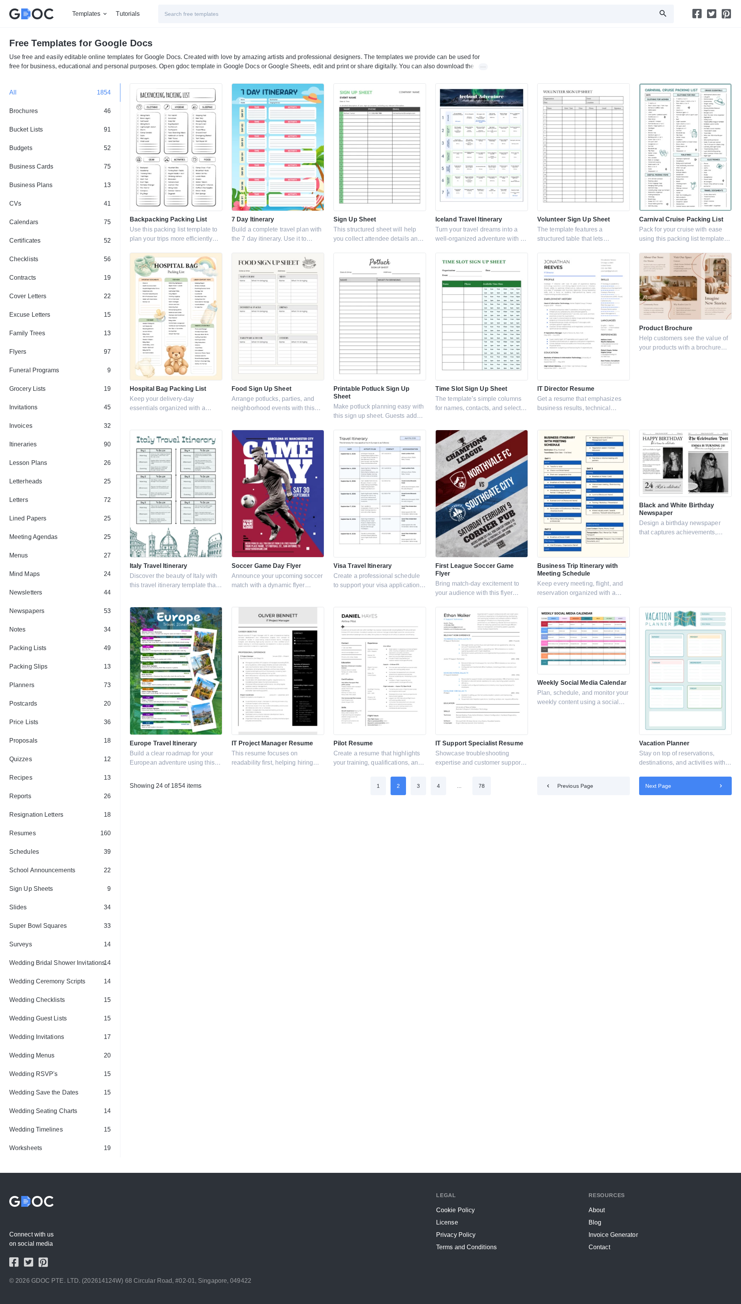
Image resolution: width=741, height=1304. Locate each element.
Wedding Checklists (60, 1000)
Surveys (60, 944)
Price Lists (60, 722)
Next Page (658, 786)
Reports (60, 796)
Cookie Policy (455, 1210)
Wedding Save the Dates (60, 1092)
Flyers (60, 351)
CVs (60, 203)
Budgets (60, 148)
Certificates (60, 240)
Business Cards (60, 166)
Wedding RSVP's (60, 1074)
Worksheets (60, 1148)
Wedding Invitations (60, 1037)
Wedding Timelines (60, 1129)
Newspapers (60, 611)
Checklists (60, 259)
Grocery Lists (60, 388)
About (597, 1210)
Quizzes (60, 759)
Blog (595, 1222)
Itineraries (60, 444)
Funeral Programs (60, 370)
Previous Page (575, 786)
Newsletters (60, 592)
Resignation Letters (60, 814)
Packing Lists (60, 648)
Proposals (60, 740)
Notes (60, 629)
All (60, 92)
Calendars (60, 222)
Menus (60, 555)
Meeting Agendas (60, 537)
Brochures (60, 111)
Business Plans (60, 185)
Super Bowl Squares (60, 925)
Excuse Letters (60, 314)
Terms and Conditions (466, 1247)
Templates (86, 13)
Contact (599, 1247)
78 (482, 786)
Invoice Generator (613, 1234)
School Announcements (60, 870)
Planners (60, 685)
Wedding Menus (60, 1055)
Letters (60, 500)
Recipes (60, 777)
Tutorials (128, 13)
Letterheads (60, 481)
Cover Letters (60, 296)
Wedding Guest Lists (60, 1018)
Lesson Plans (60, 462)
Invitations (60, 407)
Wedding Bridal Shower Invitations (60, 962)
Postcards (60, 703)
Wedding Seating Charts (60, 1111)
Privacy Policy (455, 1234)
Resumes (60, 833)
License (447, 1222)
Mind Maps (60, 574)
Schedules (60, 851)
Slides (60, 907)
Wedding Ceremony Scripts (60, 981)
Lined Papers (60, 518)
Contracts (60, 277)
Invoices (60, 425)
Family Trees (60, 333)
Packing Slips (60, 666)
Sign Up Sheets (60, 888)
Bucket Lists (60, 129)
